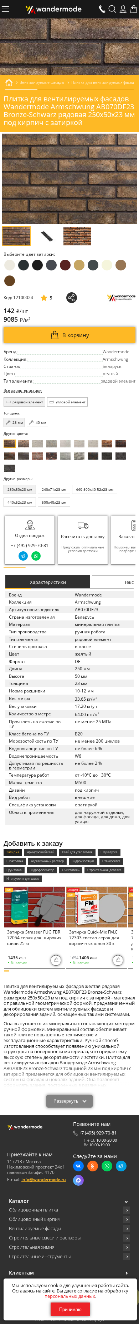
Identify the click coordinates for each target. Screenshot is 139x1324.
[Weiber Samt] (79, 444)
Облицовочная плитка (33, 1210)
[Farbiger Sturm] (37, 456)
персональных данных (70, 1296)
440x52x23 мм (19, 502)
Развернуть (65, 1101)
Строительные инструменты (40, 1257)
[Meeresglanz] (10, 468)
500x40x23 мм (54, 502)
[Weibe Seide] (65, 444)
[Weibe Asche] (79, 456)
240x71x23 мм (54, 489)
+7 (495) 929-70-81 (29, 545)
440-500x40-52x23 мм (94, 489)
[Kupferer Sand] (10, 456)
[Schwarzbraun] (23, 456)
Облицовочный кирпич (35, 1219)
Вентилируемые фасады (35, 1229)
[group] (83, 540)
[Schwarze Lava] (121, 456)
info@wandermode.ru (43, 1179)
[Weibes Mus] (37, 444)
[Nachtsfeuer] (121, 444)
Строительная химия (32, 1247)
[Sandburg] (107, 444)
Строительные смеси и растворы (45, 1238)
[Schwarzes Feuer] (93, 456)
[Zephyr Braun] (51, 456)
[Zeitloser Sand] (23, 444)
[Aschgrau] (65, 456)
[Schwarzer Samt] (107, 456)
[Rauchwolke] (51, 444)
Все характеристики (23, 390)
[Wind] (93, 444)
